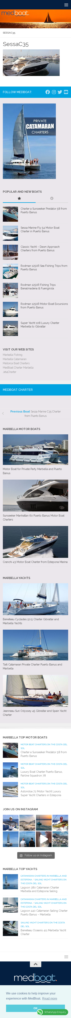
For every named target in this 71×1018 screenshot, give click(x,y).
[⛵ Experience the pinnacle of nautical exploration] (11, 839)
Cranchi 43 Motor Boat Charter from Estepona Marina (35, 561)
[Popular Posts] (19, 199)
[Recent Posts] (52, 199)
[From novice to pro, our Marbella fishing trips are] (60, 822)
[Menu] (66, 4)
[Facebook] (47, 92)
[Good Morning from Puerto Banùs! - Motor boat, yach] (60, 839)
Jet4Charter (9, 371)
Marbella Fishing (12, 354)
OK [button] (35, 1008)
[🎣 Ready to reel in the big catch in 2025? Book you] (27, 839)
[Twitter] (60, 92)
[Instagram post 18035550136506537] (44, 839)
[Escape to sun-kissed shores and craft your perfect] (27, 822)
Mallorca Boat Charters (16, 363)
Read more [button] (49, 998)
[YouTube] (66, 92)
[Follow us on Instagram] (53, 92)
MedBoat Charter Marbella (18, 367)
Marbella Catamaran (15, 359)
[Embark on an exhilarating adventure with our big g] (11, 822)
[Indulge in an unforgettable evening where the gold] (44, 822)
